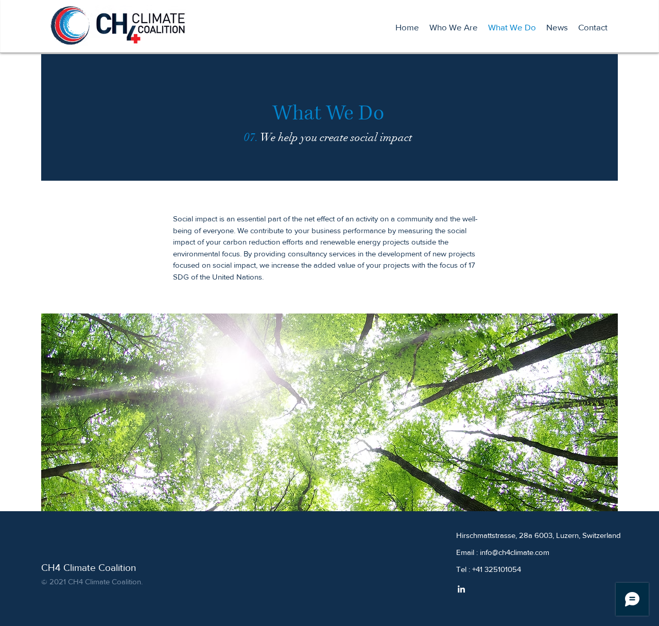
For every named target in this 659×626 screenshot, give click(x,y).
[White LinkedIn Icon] (461, 589)
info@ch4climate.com (514, 552)
